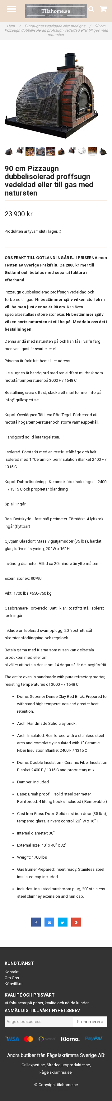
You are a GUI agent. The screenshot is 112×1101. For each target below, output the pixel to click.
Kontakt (12, 972)
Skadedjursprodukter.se (68, 1065)
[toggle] (14, 9)
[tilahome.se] (56, 11)
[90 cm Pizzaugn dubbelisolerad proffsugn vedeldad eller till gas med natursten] (56, 96)
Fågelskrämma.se (56, 1072)
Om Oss (12, 977)
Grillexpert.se (33, 1065)
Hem (14, 26)
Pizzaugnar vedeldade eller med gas (58, 26)
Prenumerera (90, 1021)
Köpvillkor (14, 983)
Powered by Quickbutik (56, 1089)
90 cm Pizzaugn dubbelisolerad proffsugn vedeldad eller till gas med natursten (56, 30)
